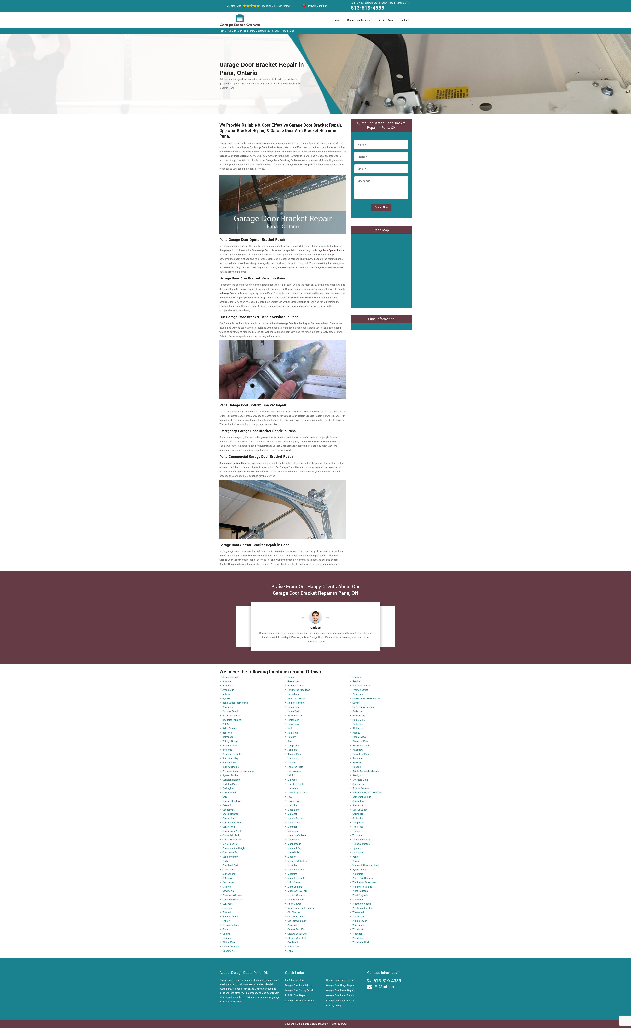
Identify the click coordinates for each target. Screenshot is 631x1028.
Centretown (228, 827)
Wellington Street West (364, 882)
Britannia (227, 750)
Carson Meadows (231, 801)
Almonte (227, 681)
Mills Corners (294, 882)
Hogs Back (293, 724)
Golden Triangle (230, 946)
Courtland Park (230, 865)
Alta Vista (227, 685)
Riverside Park (360, 741)
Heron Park (293, 711)
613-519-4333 (367, 8)
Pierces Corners (361, 685)
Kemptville (293, 745)
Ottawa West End (296, 938)
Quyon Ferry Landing (363, 707)
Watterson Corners (362, 878)
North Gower (294, 904)
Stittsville (357, 818)
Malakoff (292, 814)
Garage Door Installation (298, 985)
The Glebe (357, 827)
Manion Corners (295, 818)
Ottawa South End (297, 934)
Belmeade (227, 737)
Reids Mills (358, 720)
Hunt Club (292, 733)
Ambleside (228, 690)
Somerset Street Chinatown (367, 792)
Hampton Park (295, 685)
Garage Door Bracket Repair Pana (276, 31)
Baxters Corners (231, 715)
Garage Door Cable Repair (340, 1000)
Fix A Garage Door (294, 980)
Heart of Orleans (296, 698)
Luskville (292, 805)
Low (289, 797)
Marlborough (294, 844)
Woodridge (358, 938)
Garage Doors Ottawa (315, 1024)
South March (359, 805)
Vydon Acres (359, 869)
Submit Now (381, 207)
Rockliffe (357, 762)
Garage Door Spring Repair (299, 990)
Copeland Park (230, 857)
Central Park (229, 818)
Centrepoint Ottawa (232, 822)
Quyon (355, 703)
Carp (224, 797)
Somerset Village (361, 797)
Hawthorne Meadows (298, 690)
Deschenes (228, 882)
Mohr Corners (294, 886)
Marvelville (293, 852)
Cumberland (228, 874)
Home (337, 20)
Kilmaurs (292, 758)
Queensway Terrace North (366, 698)
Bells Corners (229, 728)
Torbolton (357, 835)
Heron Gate (293, 707)
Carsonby (227, 805)
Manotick (292, 827)
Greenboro (293, 681)
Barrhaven (227, 707)
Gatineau (227, 938)
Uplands (356, 848)
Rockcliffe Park (360, 754)
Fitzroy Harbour (230, 925)
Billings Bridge (230, 741)
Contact (404, 20)
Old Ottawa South (296, 921)
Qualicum (357, 694)
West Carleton (360, 891)
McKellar (292, 865)
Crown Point (228, 869)
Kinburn (291, 762)
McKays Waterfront (297, 861)
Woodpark (357, 934)
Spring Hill (358, 814)
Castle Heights (230, 814)
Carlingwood (229, 792)
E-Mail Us (384, 987)
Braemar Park (229, 745)
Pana (290, 951)
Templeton (358, 822)
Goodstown (228, 951)
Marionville (293, 839)
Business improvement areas (238, 771)
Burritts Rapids (230, 767)
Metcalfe (292, 874)
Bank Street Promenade (235, 703)
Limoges (292, 780)
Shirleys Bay (359, 784)
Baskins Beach (230, 711)
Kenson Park (294, 754)
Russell (356, 767)
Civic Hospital (229, 844)
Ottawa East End (296, 929)
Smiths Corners (360, 788)
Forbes (226, 929)
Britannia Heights (231, 754)
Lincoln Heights (295, 784)
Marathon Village (296, 835)
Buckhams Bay (230, 758)
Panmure (357, 677)
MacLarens (293, 810)
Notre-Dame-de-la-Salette (301, 908)
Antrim (226, 694)
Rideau (356, 733)
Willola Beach (359, 921)
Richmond (357, 728)
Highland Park (294, 715)
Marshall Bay (294, 848)
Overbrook (292, 942)
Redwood (357, 711)
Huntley (291, 737)
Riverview (357, 750)
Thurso (356, 831)
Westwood (358, 912)
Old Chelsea (293, 912)
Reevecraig (358, 715)
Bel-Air (226, 724)
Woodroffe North (361, 942)
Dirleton (226, 886)
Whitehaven (358, 916)
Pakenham (293, 946)
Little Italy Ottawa (297, 792)
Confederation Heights (234, 848)
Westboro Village (361, 904)
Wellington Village (362, 886)
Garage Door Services (359, 20)
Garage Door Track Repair (340, 980)
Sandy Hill (357, 775)
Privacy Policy (333, 1005)
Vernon (356, 861)
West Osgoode (360, 895)
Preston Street (360, 690)
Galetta (226, 934)
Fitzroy (226, 921)
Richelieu (357, 724)
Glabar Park (228, 942)
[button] (306, 618)
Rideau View (359, 737)
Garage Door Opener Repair (300, 1000)
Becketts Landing (231, 720)
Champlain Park (230, 835)
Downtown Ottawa (232, 895)
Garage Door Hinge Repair (340, 985)
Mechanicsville (295, 869)
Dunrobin (227, 904)
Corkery (226, 861)
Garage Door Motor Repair (340, 990)
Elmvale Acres (230, 916)
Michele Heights (296, 878)
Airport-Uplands (230, 677)
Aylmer (226, 698)
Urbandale (357, 852)
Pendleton (357, 681)
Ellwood (226, 912)
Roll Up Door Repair (295, 995)
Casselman (228, 810)
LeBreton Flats (295, 767)
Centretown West (231, 831)
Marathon (292, 831)
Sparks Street (359, 810)
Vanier (355, 857)
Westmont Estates (362, 908)
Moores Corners (296, 895)
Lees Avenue (294, 771)
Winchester (358, 925)
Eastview (227, 908)
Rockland (357, 758)
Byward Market (230, 775)
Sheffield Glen (360, 780)
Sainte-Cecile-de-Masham (366, 771)
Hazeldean (293, 694)
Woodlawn (358, 929)
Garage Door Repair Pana (242, 31)
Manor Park (293, 822)
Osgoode (292, 925)
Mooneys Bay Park (297, 891)
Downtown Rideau (232, 899)
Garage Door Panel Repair (340, 995)
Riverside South (361, 745)
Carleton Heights (231, 780)
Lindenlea (292, 788)
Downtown (228, 891)
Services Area (385, 20)
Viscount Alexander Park (365, 865)
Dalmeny (227, 878)
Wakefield (357, 874)
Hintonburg (293, 720)
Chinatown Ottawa (232, 839)
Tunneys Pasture (361, 844)
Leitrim (291, 775)
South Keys (358, 801)
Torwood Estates (361, 839)
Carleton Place (230, 784)
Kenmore (292, 750)
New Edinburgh (295, 899)
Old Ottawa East (296, 916)
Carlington (228, 788)
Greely (290, 677)
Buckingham (229, 762)
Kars (289, 741)
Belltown (227, 733)
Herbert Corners (295, 703)
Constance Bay (230, 852)
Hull (289, 728)
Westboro (357, 899)
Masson (291, 857)
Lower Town (293, 801)
